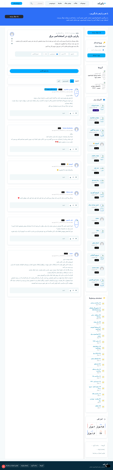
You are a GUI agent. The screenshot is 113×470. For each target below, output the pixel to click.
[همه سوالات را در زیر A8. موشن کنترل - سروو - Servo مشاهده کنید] (96, 386)
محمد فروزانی (95, 105)
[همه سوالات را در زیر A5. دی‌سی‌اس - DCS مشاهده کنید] (96, 381)
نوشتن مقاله (68, 3)
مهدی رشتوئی (95, 155)
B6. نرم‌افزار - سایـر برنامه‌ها (96, 315)
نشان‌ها (60, 3)
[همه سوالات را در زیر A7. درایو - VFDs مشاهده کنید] (96, 340)
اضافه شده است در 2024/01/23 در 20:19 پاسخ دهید (62, 130)
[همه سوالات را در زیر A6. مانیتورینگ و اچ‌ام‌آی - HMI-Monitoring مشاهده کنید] (96, 307)
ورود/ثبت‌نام (16, 3)
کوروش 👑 (96, 143)
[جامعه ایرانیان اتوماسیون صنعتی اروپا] (103, 75)
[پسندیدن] (12, 38)
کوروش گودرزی (95, 192)
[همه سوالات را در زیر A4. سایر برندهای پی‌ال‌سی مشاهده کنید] (96, 368)
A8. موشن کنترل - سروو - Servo (95, 387)
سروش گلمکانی (94, 255)
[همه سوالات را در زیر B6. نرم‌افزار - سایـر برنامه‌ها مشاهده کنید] (96, 314)
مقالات (75, 3)
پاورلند (100, 3)
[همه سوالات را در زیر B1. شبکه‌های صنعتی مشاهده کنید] (96, 358)
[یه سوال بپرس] (3, 466)
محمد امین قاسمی (94, 279)
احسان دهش (95, 243)
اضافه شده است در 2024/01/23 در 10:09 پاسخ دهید (62, 91)
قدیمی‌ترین (65, 81)
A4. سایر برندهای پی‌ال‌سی (96, 370)
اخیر (59, 81)
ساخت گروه (96, 445)
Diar (97, 230)
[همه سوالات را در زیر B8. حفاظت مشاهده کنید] (96, 405)
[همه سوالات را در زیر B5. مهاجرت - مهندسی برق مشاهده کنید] (96, 398)
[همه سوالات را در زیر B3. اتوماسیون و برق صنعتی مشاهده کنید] (96, 333)
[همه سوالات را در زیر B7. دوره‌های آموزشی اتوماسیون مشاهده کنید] (96, 326)
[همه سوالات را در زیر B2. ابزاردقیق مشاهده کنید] (96, 363)
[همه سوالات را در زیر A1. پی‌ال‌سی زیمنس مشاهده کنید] (96, 302)
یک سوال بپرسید (14, 16)
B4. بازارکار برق (59, 33)
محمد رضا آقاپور (94, 130)
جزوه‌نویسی (52, 3)
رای (72, 81)
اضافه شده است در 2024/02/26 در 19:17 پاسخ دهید (62, 222)
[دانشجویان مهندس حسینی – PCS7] (103, 86)
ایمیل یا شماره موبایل (100, 46)
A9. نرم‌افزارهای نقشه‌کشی (97, 347)
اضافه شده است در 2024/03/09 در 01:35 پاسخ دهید (62, 255)
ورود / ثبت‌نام (96, 55)
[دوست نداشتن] (12, 43)
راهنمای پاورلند (101, 449)
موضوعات (82, 3)
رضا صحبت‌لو (95, 180)
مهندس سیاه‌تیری (94, 117)
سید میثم (96, 168)
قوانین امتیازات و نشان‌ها (99, 453)
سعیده (97, 218)
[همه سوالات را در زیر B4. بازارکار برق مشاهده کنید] (96, 353)
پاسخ (64, 113)
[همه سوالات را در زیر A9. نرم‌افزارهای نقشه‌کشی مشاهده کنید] (96, 346)
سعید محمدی (95, 267)
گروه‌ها (103, 445)
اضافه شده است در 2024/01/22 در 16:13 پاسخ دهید (62, 166)
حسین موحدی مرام (94, 205)
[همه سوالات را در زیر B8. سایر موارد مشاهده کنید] (96, 321)
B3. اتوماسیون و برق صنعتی (96, 335)
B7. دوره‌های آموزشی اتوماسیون (95, 328)
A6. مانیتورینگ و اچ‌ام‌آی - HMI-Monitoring (95, 308)
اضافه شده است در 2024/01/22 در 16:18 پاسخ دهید (62, 194)
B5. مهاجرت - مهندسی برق (95, 399)
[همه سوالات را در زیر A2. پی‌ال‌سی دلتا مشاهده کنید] (96, 375)
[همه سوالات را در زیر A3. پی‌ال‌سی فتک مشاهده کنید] (96, 393)
